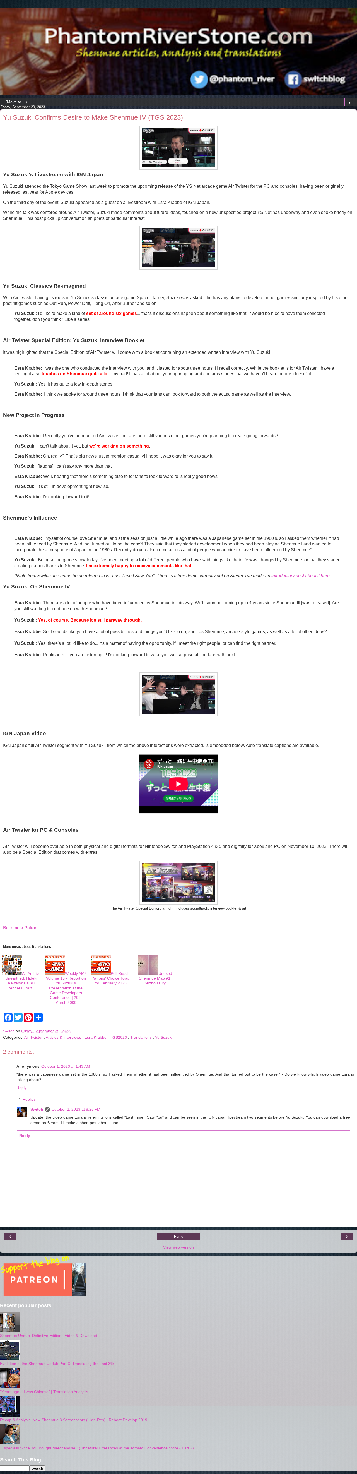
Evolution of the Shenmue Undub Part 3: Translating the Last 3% (57, 1363)
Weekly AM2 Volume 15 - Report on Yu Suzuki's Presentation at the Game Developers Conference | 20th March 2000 (66, 988)
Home (178, 1237)
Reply (21, 1087)
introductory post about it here (300, 575)
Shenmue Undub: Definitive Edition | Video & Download (48, 1335)
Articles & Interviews (64, 1037)
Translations (141, 1037)
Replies (29, 1099)
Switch (36, 1109)
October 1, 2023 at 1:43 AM (65, 1066)
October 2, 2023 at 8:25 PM (76, 1109)
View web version (178, 1247)
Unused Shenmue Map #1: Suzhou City (155, 978)
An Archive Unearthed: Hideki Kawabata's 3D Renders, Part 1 (23, 980)
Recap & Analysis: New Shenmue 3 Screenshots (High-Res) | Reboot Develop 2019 (73, 1420)
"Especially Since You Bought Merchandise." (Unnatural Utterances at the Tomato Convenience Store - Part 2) (97, 1448)
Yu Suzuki (163, 1037)
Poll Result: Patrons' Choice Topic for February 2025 (111, 978)
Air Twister (34, 1037)
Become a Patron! (20, 927)
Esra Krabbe (96, 1037)
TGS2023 (119, 1037)
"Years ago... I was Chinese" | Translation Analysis (44, 1391)
